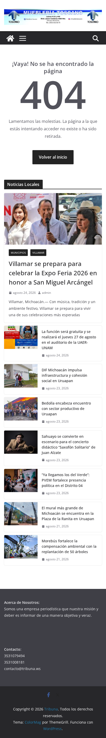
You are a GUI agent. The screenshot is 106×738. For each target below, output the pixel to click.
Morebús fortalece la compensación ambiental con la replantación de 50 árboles (69, 546)
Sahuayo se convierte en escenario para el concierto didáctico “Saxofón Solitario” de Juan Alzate (68, 444)
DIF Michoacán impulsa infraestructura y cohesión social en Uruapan (64, 375)
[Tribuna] (10, 38)
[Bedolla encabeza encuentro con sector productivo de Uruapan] (21, 412)
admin (46, 292)
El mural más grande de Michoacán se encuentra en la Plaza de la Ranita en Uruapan (68, 513)
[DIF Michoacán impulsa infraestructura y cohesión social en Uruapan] (21, 379)
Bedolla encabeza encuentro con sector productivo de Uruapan (66, 408)
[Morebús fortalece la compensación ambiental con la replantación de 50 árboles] (21, 550)
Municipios (18, 252)
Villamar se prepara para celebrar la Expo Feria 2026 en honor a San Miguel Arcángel (53, 272)
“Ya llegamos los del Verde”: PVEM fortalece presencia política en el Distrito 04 (66, 480)
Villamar (38, 252)
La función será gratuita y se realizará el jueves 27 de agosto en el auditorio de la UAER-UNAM (69, 339)
